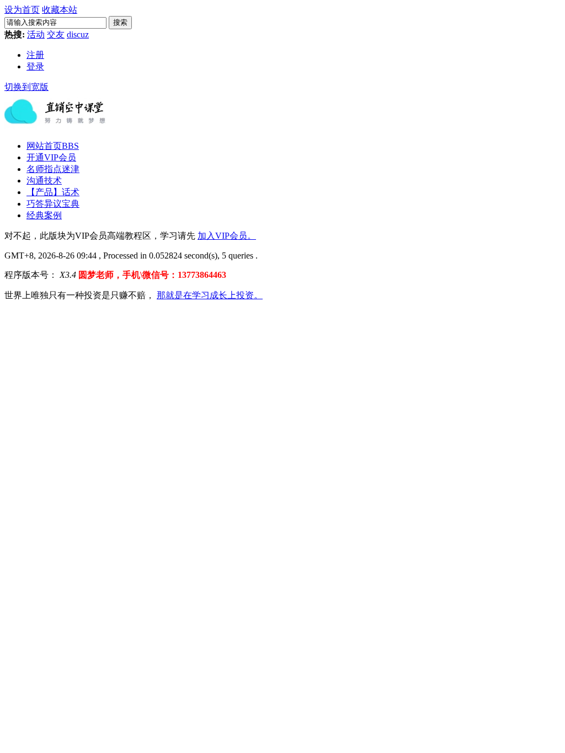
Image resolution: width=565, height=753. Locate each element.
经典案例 (44, 215)
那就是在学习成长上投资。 (210, 295)
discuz (78, 34)
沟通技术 (44, 180)
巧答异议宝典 (52, 203)
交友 (56, 34)
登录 (35, 66)
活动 (36, 34)
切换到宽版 (26, 87)
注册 (35, 55)
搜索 (120, 22)
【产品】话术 (52, 192)
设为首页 (22, 9)
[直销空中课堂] (59, 128)
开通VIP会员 (51, 157)
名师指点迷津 (52, 169)
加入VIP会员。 (227, 235)
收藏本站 (59, 9)
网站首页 (52, 145)
